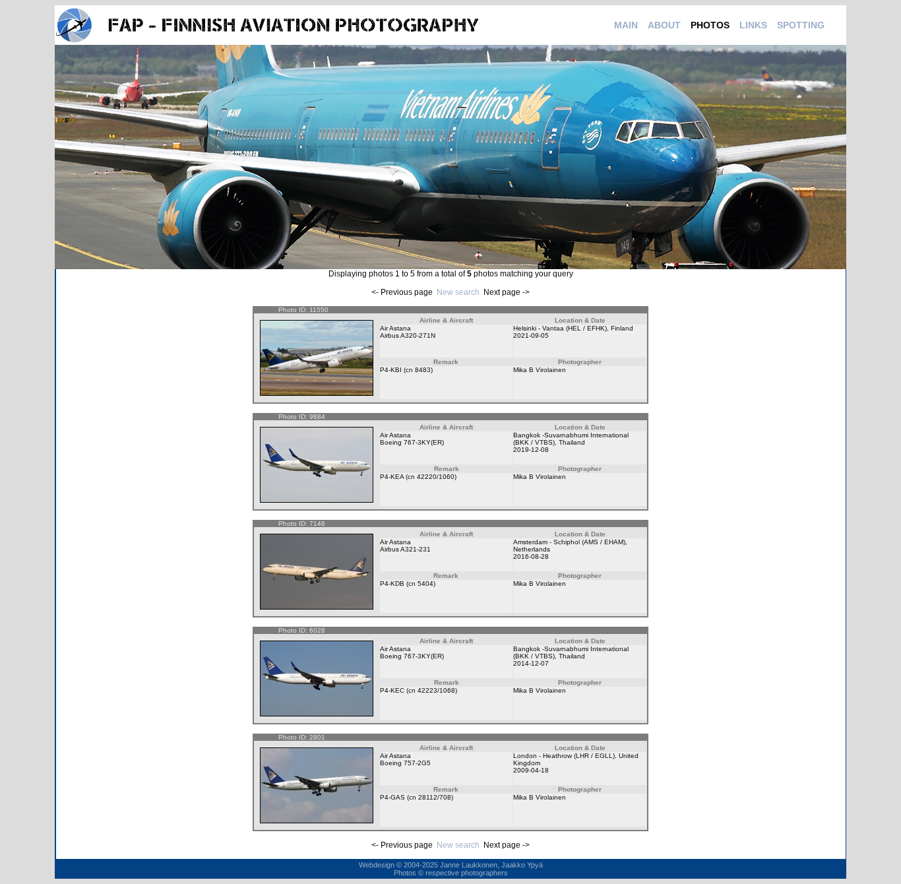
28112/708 (434, 797)
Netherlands (531, 549)
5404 (425, 583)
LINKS (753, 25)
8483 (423, 369)
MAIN (626, 25)
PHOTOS (710, 25)
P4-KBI (391, 369)
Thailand (572, 442)
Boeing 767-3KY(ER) (412, 442)
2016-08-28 (531, 556)
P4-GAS (392, 797)
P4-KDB (392, 583)
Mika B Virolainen (539, 369)
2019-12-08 (531, 449)
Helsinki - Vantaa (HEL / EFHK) (560, 328)
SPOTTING (800, 25)
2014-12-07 (531, 663)
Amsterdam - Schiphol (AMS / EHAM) (569, 542)
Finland (622, 328)
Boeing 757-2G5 (405, 763)
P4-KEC (392, 690)
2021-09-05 (531, 335)
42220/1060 (435, 476)
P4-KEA (392, 476)
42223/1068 (436, 690)
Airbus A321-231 (405, 549)
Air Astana (395, 328)
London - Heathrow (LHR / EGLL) (564, 755)
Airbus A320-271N (407, 335)
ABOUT (664, 25)
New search (458, 292)
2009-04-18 (531, 770)
